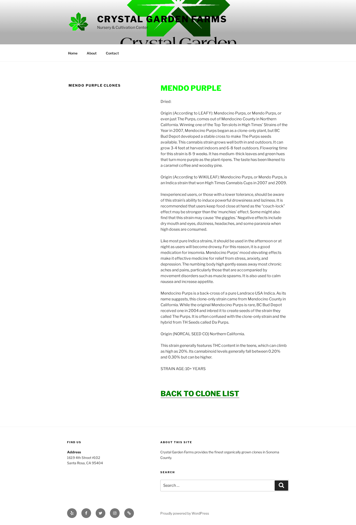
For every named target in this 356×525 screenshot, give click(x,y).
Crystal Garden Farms (162, 19)
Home (72, 53)
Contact (112, 53)
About (92, 53)
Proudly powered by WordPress (184, 513)
